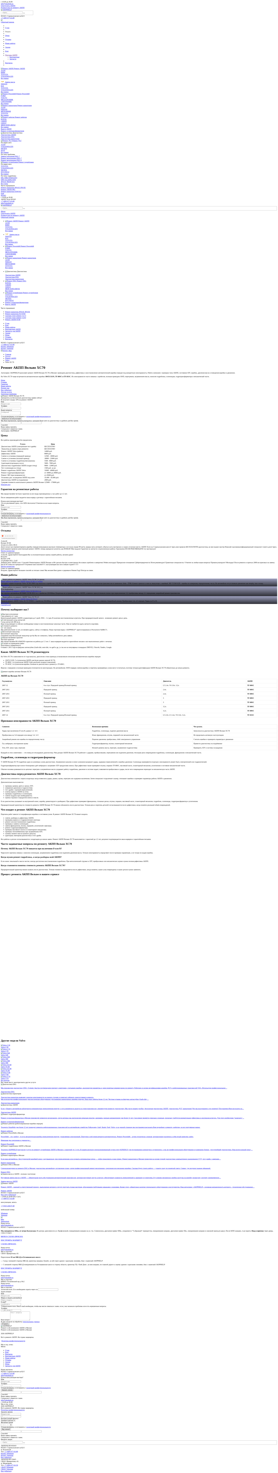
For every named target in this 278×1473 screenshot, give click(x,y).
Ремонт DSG (21, 281)
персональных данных (31, 1322)
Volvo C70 (4, 1051)
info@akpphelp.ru (7, 4)
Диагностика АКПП (8, 135)
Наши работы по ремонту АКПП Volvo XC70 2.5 (19, 599)
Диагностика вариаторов (10, 139)
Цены (7, 35)
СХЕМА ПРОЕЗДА (8, 1244)
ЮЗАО (3, 195)
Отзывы (8, 39)
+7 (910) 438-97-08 (7, 1206)
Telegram (4, 1215)
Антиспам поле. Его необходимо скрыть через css (19, 1289)
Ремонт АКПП (19, 68)
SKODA (4, 148)
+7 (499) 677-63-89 (7, 18)
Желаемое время (7, 1422)
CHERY (4, 121)
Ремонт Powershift (23, 94)
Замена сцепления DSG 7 (10, 156)
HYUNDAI (5, 172)
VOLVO (4, 98)
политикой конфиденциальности (38, 416)
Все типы (4, 184)
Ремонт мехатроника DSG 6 (11, 160)
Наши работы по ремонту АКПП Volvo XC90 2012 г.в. (21, 591)
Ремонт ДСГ (17, 141)
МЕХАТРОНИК (7, 100)
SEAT (3, 150)
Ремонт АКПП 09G (8, 189)
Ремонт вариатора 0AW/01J (11, 191)
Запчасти (13, 59)
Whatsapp (4, 1213)
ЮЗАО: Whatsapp (7, 346)
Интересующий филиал (9, 1418)
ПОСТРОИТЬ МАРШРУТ (11, 1240)
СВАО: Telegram (7, 1469)
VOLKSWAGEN (7, 76)
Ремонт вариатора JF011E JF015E (13, 188)
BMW (3, 72)
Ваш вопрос (5, 1320)
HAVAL (4, 119)
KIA (2, 86)
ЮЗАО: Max (7, 351)
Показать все (5, 484)
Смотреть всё (6, 605)
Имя (2, 402)
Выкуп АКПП (6, 129)
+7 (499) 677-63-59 (11, 1465)
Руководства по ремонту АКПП (13, 8)
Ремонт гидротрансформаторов (12, 131)
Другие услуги (6, 392)
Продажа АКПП (11, 55)
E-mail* (3, 1302)
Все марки (5, 78)
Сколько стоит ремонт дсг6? (15, 318)
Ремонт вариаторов (24, 105)
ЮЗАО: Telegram (7, 348)
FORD (3, 96)
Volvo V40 (4, 1074)
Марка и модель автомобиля (11, 1298)
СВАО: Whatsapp (7, 1467)
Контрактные (14, 57)
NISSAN (4, 84)
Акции (7, 47)
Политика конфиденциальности (13, 1341)
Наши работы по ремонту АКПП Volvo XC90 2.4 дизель (22, 581)
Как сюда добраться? (8, 1195)
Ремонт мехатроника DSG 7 (11, 158)
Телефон (4, 406)
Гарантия (4, 384)
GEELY (4, 123)
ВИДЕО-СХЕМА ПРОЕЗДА (12, 1236)
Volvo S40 (4, 1055)
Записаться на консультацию (11, 418)
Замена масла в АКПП (9, 1181)
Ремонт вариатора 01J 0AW (15, 314)
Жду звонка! (6, 1429)
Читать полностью (8, 551)
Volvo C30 (4, 1047)
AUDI (3, 70)
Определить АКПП (8, 6)
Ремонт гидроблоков (26, 162)
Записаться (5, 1221)
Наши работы (10, 43)
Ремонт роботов (20, 117)
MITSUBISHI (6, 111)
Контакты (8, 63)
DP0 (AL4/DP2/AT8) (8, 180)
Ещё (2, 193)
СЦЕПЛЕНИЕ (6, 102)
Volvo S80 (4, 1063)
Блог (7, 51)
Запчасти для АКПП (12, 331)
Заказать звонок (7, 1390)
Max (2, 1219)
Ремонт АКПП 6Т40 (12, 320)
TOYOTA (4, 74)
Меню (3, 211)
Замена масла (10, 82)
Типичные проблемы (9, 394)
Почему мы (5, 388)
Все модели (5, 1080)
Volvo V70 (4, 1078)
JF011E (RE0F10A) (8, 182)
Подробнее (5, 585)
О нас (7, 28)
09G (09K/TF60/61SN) (9, 178)
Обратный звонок (7, 22)
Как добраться (6, 390)
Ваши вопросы (6, 410)
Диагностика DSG (8, 137)
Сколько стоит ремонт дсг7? (15, 316)
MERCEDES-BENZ (8, 125)
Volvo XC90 (5, 1071)
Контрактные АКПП (13, 329)
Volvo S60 (4, 1059)
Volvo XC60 (5, 1067)
